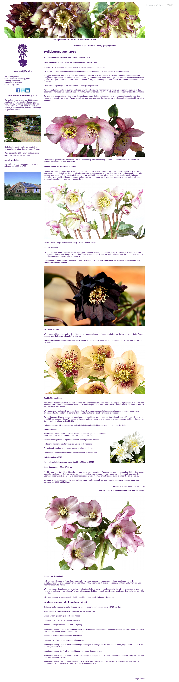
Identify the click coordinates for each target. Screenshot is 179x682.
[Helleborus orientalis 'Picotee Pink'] (94, 569)
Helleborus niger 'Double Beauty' (72, 452)
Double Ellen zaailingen (53, 398)
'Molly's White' (130, 171)
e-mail (93, 39)
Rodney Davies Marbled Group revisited (60, 166)
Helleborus (131, 76)
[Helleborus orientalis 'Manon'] (94, 325)
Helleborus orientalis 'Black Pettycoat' (98, 260)
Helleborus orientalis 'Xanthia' (66, 336)
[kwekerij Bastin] (23, 45)
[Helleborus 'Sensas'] (94, 156)
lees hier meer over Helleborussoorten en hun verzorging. (122, 490)
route (73, 39)
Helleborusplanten (73, 72)
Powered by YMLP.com (155, 5)
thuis (55, 39)
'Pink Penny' (117, 171)
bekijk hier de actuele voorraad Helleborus (128, 486)
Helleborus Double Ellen (65, 421)
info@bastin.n (15, 85)
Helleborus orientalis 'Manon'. (56, 262)
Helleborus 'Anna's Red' (102, 171)
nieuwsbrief (83, 39)
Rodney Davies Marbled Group (83, 243)
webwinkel (64, 39)
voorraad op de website (53, 476)
